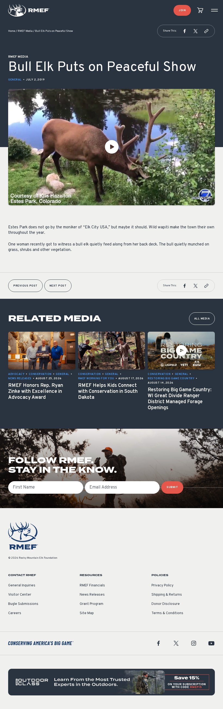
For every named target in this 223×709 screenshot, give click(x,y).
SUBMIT (172, 487)
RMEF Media (25, 31)
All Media (202, 319)
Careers (14, 613)
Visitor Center (19, 595)
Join (182, 10)
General (15, 80)
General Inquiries (21, 585)
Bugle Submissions (23, 604)
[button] (184, 31)
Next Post (58, 286)
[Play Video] (111, 147)
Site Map (87, 613)
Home (11, 31)
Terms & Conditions (167, 613)
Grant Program (91, 604)
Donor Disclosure (165, 604)
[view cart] (200, 10)
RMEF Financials (92, 585)
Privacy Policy (162, 585)
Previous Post (25, 286)
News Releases (92, 595)
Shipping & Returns (166, 595)
